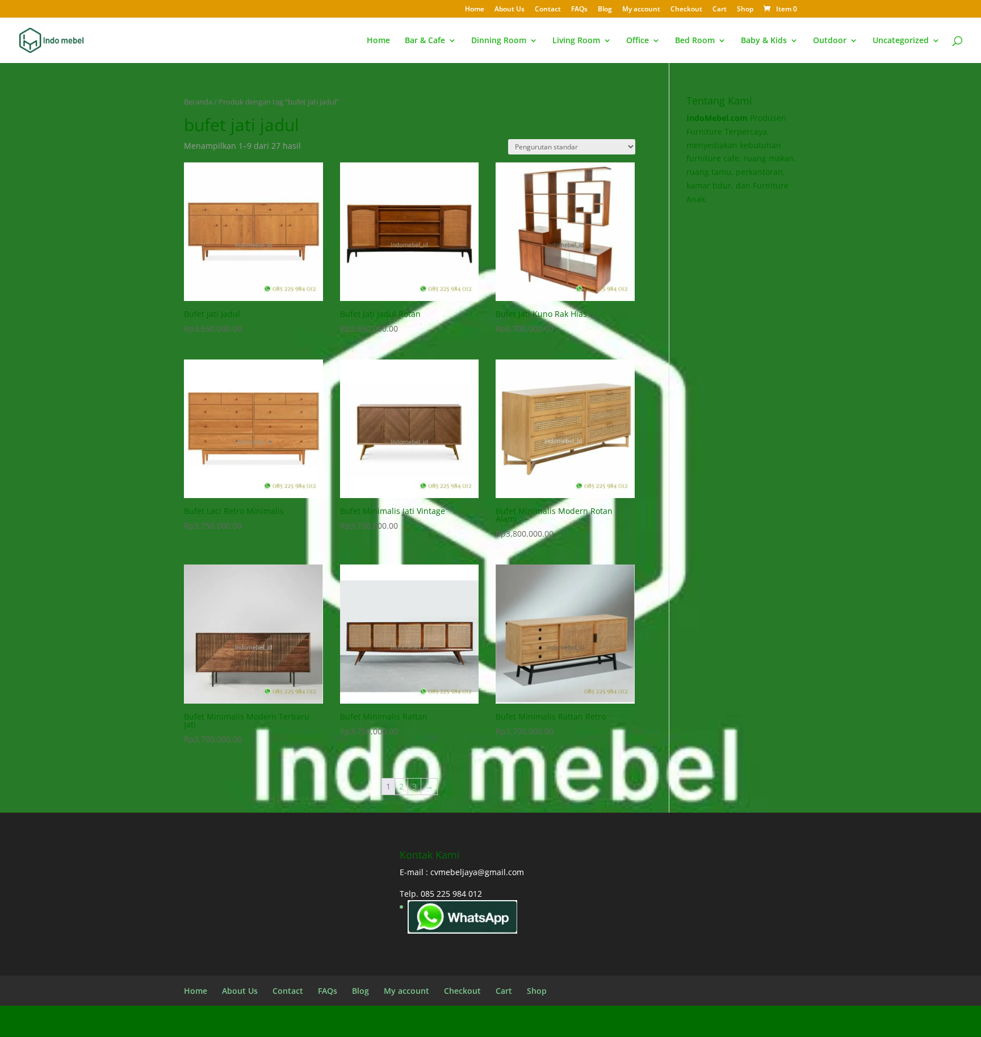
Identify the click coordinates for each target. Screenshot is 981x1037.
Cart (719, 10)
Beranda (198, 102)
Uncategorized (901, 40)
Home (474, 10)
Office (637, 40)
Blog (605, 10)
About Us (509, 10)
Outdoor (829, 40)
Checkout (686, 10)
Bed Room (695, 40)
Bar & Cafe (425, 40)
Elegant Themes (275, 1020)
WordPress (394, 1020)
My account (641, 10)
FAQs (579, 10)
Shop (745, 10)
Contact (548, 10)
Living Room (576, 40)
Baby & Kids (764, 40)
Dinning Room (498, 40)
